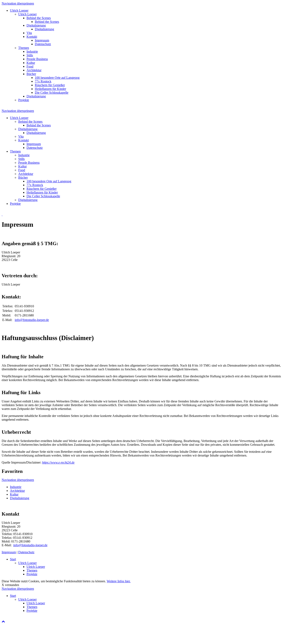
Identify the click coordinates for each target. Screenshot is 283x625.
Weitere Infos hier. (119, 581)
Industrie (15, 487)
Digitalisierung (19, 498)
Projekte (32, 574)
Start (13, 559)
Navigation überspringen (18, 3)
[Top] (3, 621)
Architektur (17, 490)
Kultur (14, 494)
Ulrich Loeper (27, 563)
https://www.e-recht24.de (58, 462)
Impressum (9, 552)
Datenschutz (26, 552)
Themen (32, 570)
